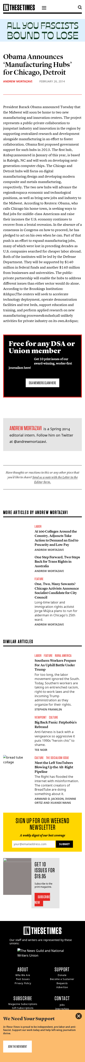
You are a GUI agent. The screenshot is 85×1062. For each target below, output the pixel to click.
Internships (62, 1009)
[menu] (44, 8)
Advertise (62, 987)
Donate (62, 975)
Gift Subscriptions (23, 1008)
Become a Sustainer (62, 979)
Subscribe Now (42, 899)
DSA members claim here (42, 382)
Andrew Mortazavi (17, 81)
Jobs (62, 1005)
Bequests (62, 983)
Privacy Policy (23, 983)
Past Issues (23, 979)
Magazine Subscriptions (22, 1004)
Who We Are (22, 975)
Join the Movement (17, 1046)
